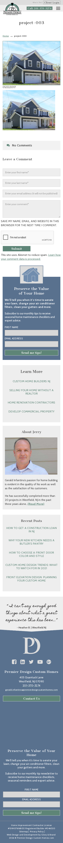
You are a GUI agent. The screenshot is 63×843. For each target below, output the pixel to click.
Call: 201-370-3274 (39, 8)
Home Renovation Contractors (31, 402)
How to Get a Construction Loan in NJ (31, 529)
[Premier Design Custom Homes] (12, 9)
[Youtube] (40, 662)
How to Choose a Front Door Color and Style (31, 554)
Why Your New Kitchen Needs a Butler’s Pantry (32, 542)
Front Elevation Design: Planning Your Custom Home (31, 579)
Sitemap (23, 831)
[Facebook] (14, 662)
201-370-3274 (31, 685)
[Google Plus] (49, 662)
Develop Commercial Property (31, 411)
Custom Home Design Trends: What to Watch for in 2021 (31, 566)
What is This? (38, 2)
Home (6, 36)
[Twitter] (31, 662)
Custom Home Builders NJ (31, 381)
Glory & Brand (48, 834)
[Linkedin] (22, 662)
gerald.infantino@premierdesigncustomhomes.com (31, 689)
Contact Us (31, 698)
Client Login (51, 2)
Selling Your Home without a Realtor (31, 392)
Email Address (14, 338)
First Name (11, 327)
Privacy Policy (37, 831)
